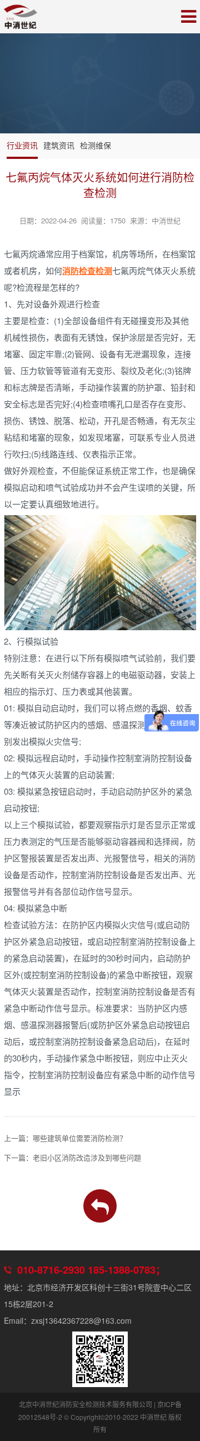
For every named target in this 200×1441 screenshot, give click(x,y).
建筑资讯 (58, 145)
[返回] (100, 1206)
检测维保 (95, 145)
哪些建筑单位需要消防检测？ (80, 1138)
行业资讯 (22, 145)
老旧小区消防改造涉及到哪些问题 (87, 1157)
